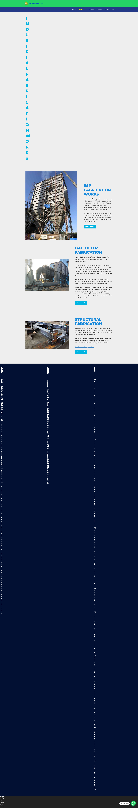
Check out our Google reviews (84, 347)
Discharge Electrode (48, 420)
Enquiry (91, 9)
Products (81, 9)
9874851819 (2, 389)
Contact (107, 9)
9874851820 (2, 411)
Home (74, 9)
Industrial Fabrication (48, 462)
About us (99, 9)
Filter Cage (48, 390)
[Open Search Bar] (113, 9)
